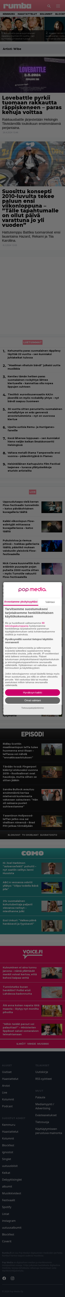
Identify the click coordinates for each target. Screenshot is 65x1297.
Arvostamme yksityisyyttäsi (20, 601)
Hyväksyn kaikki (32, 692)
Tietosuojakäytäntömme (32, 708)
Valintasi (50, 602)
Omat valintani (32, 700)
